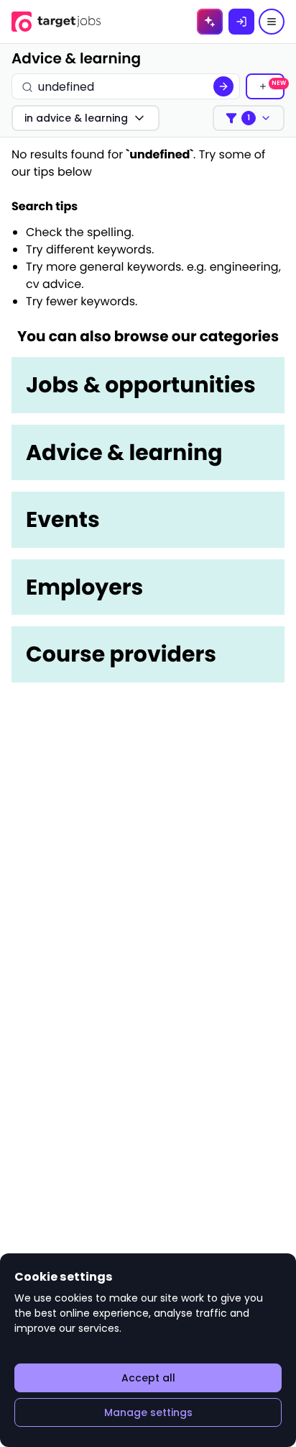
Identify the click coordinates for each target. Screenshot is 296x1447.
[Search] (223, 86)
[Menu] (272, 22)
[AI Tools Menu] (210, 22)
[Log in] (241, 22)
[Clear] (192, 86)
